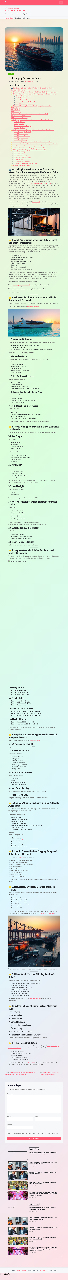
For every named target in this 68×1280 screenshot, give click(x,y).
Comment (10, 1094)
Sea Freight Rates (19, 122)
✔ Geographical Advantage (22, 96)
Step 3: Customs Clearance (22, 136)
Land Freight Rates (19, 128)
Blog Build (42, 1270)
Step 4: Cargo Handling (21, 138)
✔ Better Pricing (19, 160)
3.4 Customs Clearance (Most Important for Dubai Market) (29, 114)
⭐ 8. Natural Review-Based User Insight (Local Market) (28, 146)
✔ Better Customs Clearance (23, 100)
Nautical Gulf (36, 202)
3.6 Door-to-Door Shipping (19, 118)
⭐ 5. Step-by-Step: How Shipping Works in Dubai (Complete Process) (32, 130)
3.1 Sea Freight (15, 108)
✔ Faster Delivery (19, 152)
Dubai (12, 18)
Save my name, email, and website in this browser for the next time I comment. (33, 1133)
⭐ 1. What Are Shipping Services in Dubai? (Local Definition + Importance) (34, 92)
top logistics (20, 857)
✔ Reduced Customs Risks (22, 158)
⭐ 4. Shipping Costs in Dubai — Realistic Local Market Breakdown (32, 120)
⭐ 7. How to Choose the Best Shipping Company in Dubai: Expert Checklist (34, 144)
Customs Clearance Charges (22, 126)
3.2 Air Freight (15, 110)
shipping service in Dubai (21, 285)
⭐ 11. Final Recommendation (20, 166)
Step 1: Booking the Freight (22, 132)
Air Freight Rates (19, 124)
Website (9, 1125)
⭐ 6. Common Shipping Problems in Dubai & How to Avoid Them (31, 142)
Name (9, 1116)
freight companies (35, 999)
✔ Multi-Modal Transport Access (24, 104)
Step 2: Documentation (21, 134)
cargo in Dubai (35, 740)
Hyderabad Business (15, 10)
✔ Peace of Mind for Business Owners (26, 164)
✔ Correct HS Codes (20, 156)
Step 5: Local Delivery (20, 140)
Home (7, 18)
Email (37, 1116)
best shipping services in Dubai (41, 183)
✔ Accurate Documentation (23, 162)
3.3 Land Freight (16, 112)
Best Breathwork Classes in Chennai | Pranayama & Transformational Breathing (43, 1152)
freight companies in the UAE (45, 913)
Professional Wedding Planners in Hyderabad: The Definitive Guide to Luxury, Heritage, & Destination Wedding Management (43, 1193)
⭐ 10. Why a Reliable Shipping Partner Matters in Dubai (28, 150)
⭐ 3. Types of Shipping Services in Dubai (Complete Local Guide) (31, 106)
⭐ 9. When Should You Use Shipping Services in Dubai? (28, 148)
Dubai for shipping (33, 307)
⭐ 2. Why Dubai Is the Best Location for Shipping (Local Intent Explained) (34, 94)
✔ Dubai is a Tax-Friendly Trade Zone (25, 102)
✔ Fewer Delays (19, 154)
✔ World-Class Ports (20, 98)
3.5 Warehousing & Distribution (21, 116)
